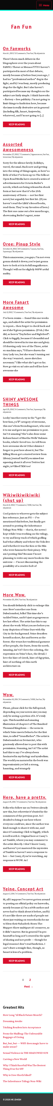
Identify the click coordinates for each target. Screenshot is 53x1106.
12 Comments (20, 53)
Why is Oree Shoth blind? (17, 1075)
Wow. (8, 694)
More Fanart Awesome (16, 304)
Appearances (36, 154)
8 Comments (24, 699)
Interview (7, 157)
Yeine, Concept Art (23, 889)
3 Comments (19, 312)
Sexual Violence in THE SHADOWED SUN (25, 1052)
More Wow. (14, 594)
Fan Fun (30, 53)
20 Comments (23, 249)
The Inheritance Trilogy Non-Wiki (22, 1081)
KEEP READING (17, 124)
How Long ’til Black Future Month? (22, 1014)
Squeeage (7, 251)
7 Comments (25, 154)
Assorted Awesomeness (18, 147)
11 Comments (21, 893)
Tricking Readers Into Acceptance (22, 1027)
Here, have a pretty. (24, 797)
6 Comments (20, 409)
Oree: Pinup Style (22, 244)
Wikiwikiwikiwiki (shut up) (21, 497)
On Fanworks (17, 48)
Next (28, 986)
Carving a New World (15, 1059)
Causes (34, 249)
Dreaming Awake (12, 1021)
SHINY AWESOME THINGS (20, 402)
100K (30, 505)
